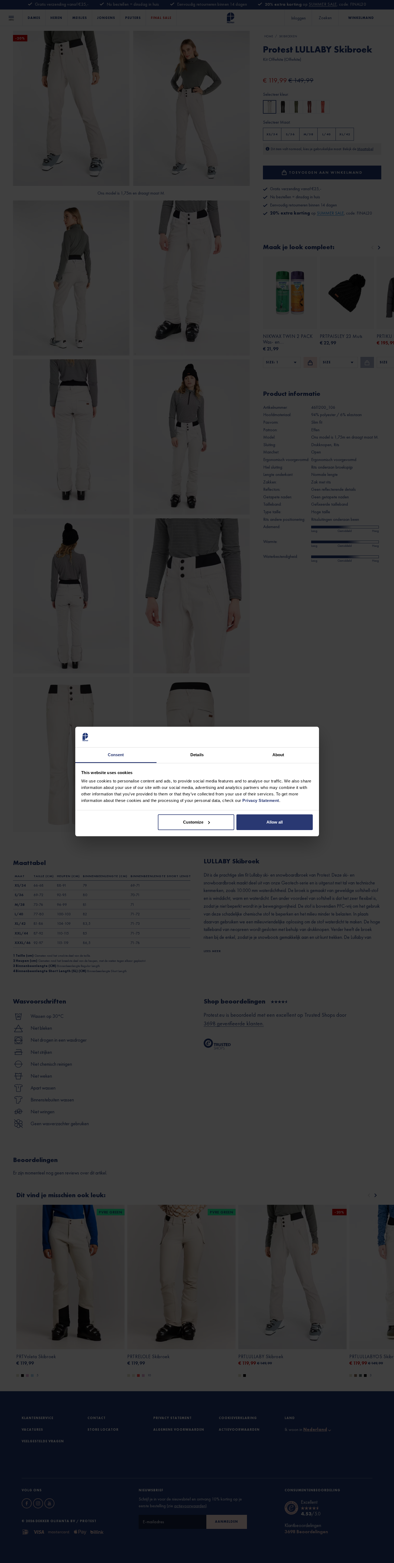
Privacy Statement (260, 800)
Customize (193, 822)
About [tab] (278, 754)
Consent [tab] (116, 754)
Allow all (274, 822)
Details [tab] (197, 754)
